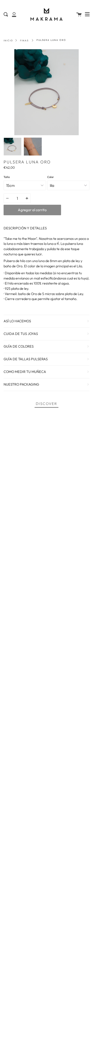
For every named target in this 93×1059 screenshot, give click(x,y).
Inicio (8, 40)
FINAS (24, 40)
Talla (7, 177)
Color (50, 177)
